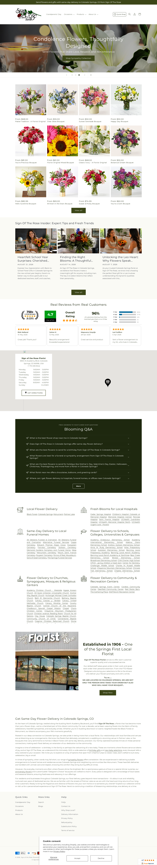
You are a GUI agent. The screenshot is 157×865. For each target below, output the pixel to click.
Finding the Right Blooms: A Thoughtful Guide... (75, 258)
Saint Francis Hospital (109, 519)
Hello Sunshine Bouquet (25, 204)
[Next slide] (84, 75)
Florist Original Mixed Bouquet (60, 163)
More (78, 486)
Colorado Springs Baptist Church (61, 616)
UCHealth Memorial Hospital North (114, 522)
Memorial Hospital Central (120, 517)
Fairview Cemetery (47, 547)
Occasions (19, 806)
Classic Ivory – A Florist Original (93, 163)
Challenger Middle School (102, 565)
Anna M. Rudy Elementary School (106, 547)
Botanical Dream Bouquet (122, 163)
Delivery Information (69, 814)
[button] (69, 14)
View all (78, 210)
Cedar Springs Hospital (100, 514)
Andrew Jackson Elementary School (124, 545)
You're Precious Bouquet (26, 163)
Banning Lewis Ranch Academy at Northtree (109, 555)
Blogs (40, 806)
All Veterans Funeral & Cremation (42, 540)
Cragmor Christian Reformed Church (52, 621)
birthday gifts (95, 750)
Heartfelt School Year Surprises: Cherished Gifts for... (33, 258)
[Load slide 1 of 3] (72, 75)
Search (41, 802)
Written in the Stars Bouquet (60, 204)
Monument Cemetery (46, 553)
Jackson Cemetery (67, 547)
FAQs (63, 802)
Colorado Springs (45, 514)
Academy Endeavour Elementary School (110, 540)
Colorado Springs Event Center (105, 587)
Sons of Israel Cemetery (37, 558)
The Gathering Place (99, 592)
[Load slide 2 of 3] (75, 75)
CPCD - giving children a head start (106, 563)
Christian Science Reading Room (48, 613)
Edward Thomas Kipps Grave (51, 545)
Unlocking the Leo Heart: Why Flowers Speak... (120, 258)
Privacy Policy (59, 851)
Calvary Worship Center (56, 603)
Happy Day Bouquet (119, 121)
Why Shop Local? (68, 810)
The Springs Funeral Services (59, 558)
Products (19, 810)
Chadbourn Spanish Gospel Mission (44, 608)
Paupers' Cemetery (44, 555)
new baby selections (113, 750)
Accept (77, 858)
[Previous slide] (66, 75)
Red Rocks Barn (132, 589)
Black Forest (32, 514)
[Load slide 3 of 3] (79, 75)
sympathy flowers (75, 760)
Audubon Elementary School (111, 550)
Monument (58, 514)
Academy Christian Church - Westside (44, 590)
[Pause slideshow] (90, 75)
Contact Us (65, 806)
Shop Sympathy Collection (78, 58)
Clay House (40, 616)
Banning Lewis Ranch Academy (125, 553)
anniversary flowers (23, 772)
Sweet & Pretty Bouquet (89, 204)
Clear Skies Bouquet (56, 121)
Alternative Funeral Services (56, 542)
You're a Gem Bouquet (120, 204)
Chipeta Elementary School (127, 571)
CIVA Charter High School (129, 560)
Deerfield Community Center (111, 589)
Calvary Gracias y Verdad (47, 600)
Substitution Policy (69, 826)
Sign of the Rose (27, 857)
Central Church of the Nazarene (59, 606)
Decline (101, 858)
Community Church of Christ (41, 619)
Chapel (66, 608)
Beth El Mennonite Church (47, 598)
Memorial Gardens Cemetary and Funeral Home (49, 550)
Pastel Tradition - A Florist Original (30, 121)
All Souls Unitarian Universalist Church (51, 593)
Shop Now (108, 693)
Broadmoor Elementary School (103, 560)
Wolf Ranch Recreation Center (122, 592)
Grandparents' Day (22, 802)
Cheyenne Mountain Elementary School (114, 568)
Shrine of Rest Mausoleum (64, 555)
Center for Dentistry (131, 563)
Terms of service (67, 830)
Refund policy (66, 822)
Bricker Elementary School (126, 558)
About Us (19, 814)
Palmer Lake (69, 514)
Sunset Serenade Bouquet (90, 121)
